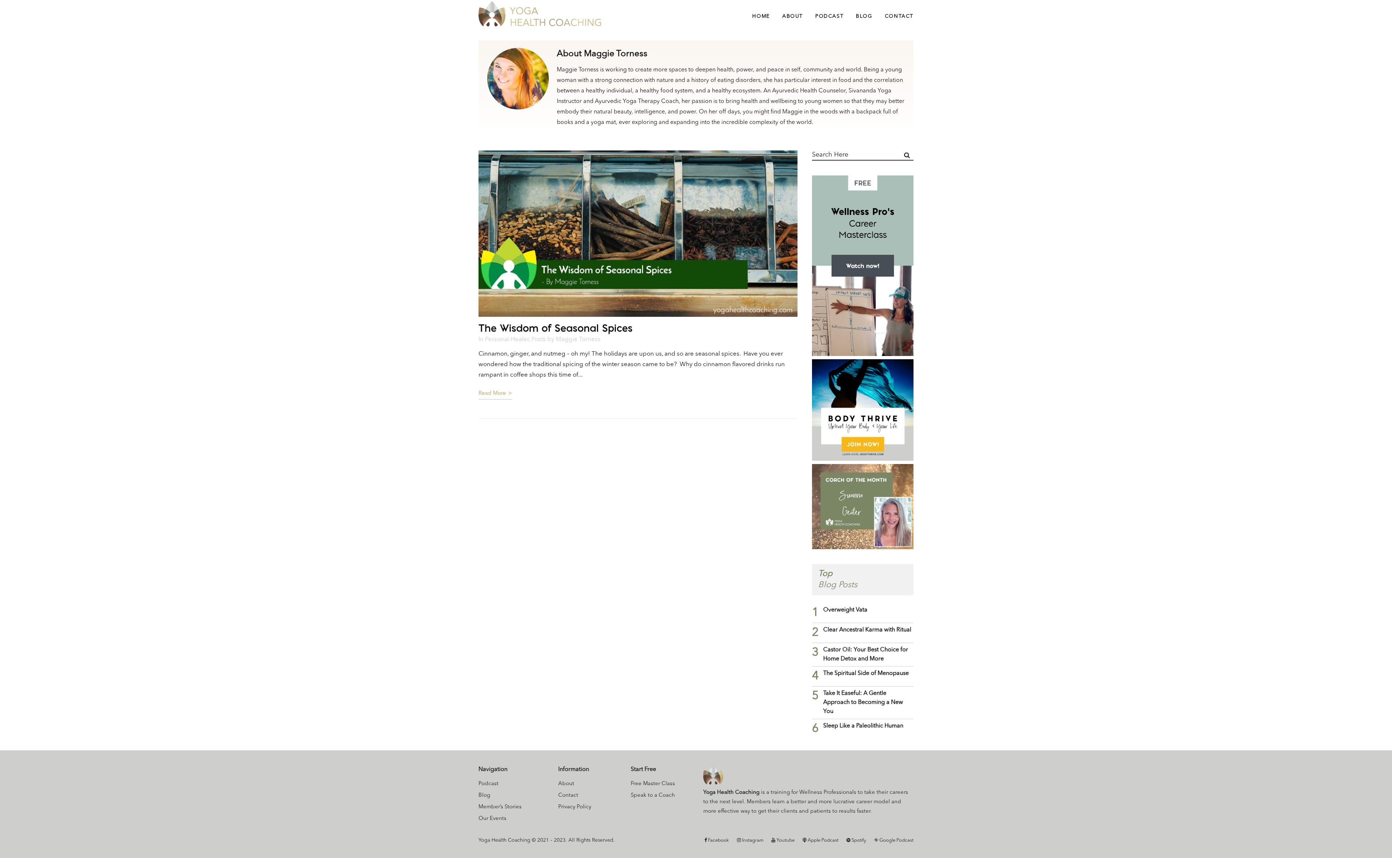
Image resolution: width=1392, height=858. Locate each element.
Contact (568, 795)
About (566, 784)
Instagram (752, 840)
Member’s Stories (500, 807)
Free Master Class (653, 784)
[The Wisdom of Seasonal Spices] (638, 233)
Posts (538, 339)
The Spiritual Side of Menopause (866, 673)
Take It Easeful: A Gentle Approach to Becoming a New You (863, 702)
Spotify (858, 840)
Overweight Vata (845, 610)
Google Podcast (896, 840)
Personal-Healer (507, 339)
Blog (484, 795)
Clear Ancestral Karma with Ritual (867, 630)
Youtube (785, 840)
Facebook (718, 840)
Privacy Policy (574, 807)
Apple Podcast (822, 840)
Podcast (488, 784)
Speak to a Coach (653, 795)
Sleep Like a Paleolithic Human (863, 726)
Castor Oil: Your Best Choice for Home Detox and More (865, 654)
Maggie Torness (578, 339)
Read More (492, 393)
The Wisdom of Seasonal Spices (555, 328)
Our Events (492, 818)
